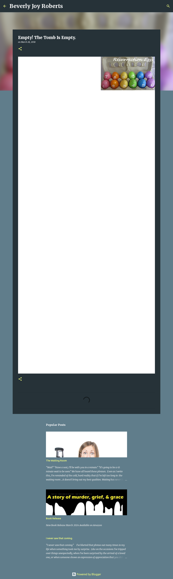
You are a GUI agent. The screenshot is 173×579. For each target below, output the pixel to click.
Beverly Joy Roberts (36, 6)
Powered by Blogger (88, 574)
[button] (20, 49)
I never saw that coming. (59, 538)
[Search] (68, 6)
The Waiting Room (56, 460)
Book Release (53, 518)
